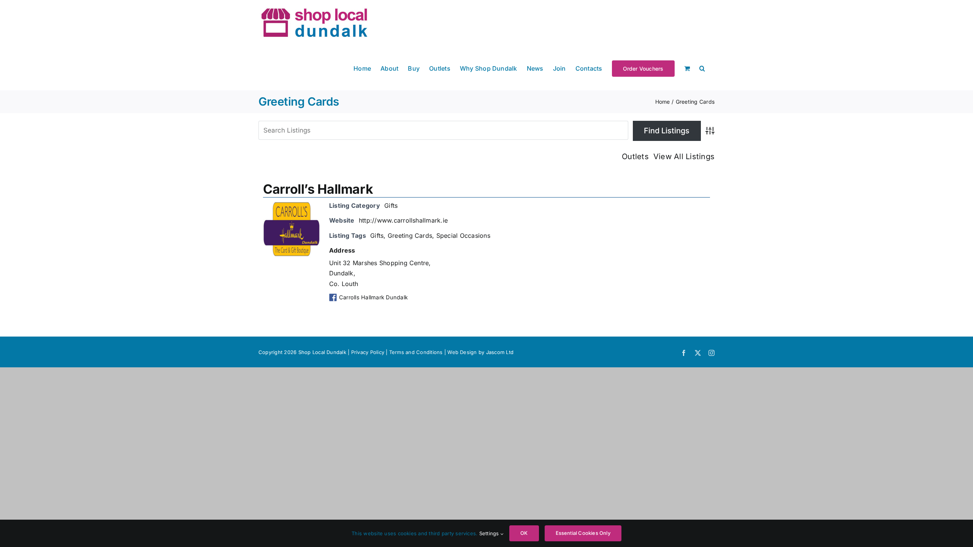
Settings (490, 533)
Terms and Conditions (416, 352)
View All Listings (684, 156)
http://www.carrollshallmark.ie (403, 220)
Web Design (462, 352)
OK (524, 533)
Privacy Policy (367, 352)
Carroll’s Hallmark (318, 189)
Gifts (391, 205)
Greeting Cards (410, 235)
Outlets (635, 156)
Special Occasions (463, 235)
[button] (702, 67)
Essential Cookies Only (583, 533)
